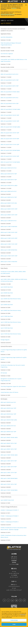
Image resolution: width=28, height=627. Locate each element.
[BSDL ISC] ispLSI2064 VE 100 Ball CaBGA (10, 109)
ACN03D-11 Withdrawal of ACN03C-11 (10, 510)
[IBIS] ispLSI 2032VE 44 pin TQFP (8, 408)
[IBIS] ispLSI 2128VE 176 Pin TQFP (9, 472)
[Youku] (20, 600)
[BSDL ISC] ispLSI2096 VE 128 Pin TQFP (10, 121)
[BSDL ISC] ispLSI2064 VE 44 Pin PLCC (9, 97)
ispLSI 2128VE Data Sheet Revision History (11, 322)
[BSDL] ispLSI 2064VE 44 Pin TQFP (9, 197)
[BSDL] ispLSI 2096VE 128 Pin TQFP (9, 214)
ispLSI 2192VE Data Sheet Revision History (11, 334)
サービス (14, 588)
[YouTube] (16, 600)
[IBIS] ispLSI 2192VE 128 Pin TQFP (9, 484)
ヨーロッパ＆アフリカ (14, 573)
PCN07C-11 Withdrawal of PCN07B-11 (10, 521)
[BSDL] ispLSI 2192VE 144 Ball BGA (9, 261)
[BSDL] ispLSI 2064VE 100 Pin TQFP (9, 209)
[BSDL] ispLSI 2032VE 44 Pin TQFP (9, 173)
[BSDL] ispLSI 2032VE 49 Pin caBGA (9, 185)
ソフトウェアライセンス (14, 586)
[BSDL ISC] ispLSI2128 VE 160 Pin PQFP (10, 138)
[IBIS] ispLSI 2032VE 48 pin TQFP (8, 414)
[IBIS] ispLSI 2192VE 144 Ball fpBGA (9, 490)
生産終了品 (3, 20)
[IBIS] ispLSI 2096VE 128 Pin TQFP (9, 449)
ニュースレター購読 (14, 564)
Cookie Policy (23, 614)
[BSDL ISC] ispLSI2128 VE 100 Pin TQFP (10, 132)
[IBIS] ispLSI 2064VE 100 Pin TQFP (9, 443)
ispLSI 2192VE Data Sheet (7, 328)
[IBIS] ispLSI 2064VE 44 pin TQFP (8, 431)
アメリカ (14, 571)
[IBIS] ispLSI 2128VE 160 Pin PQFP (9, 466)
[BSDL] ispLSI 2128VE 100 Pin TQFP (9, 232)
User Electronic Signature (7, 53)
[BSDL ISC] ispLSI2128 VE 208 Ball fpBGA (10, 150)
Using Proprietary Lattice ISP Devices (9, 392)
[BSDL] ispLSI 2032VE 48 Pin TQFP (9, 179)
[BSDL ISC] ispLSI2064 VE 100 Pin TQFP (10, 115)
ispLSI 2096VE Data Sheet (7, 304)
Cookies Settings (14, 620)
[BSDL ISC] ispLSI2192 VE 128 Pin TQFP (10, 156)
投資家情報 (14, 560)
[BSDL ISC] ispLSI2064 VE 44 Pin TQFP (9, 103)
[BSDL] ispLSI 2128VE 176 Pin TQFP (9, 244)
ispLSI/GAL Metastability (6, 37)
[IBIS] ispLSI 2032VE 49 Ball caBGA (9, 420)
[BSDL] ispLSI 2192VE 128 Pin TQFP (9, 255)
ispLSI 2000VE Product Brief (7, 500)
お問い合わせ (14, 556)
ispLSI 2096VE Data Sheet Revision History (11, 310)
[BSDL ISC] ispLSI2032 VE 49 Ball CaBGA (10, 91)
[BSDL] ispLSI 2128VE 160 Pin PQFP (9, 238)
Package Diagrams (5, 339)
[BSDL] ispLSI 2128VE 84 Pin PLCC (9, 220)
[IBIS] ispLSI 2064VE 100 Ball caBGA (9, 437)
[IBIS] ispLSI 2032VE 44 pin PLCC (8, 402)
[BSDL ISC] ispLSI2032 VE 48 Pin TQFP (9, 86)
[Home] (12, 2)
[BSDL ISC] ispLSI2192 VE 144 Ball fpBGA (10, 162)
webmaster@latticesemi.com (8, 14)
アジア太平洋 (14, 575)
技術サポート (14, 584)
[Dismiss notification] (26, 5)
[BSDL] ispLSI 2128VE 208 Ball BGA (9, 250)
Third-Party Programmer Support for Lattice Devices (13, 386)
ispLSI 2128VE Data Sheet (7, 316)
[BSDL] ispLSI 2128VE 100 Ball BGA (9, 226)
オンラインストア (14, 577)
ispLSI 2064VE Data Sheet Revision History (11, 298)
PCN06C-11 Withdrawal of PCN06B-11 (10, 516)
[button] (3, 2)
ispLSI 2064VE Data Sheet (7, 293)
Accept (14, 624)
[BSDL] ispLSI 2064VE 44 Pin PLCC (9, 191)
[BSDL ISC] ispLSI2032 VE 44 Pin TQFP (9, 80)
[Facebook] (8, 600)
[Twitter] (4, 600)
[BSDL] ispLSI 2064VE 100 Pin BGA (9, 203)
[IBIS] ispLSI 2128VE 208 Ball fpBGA (9, 478)
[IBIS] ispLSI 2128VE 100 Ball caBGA (9, 455)
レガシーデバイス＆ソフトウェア (14, 590)
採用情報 (14, 562)
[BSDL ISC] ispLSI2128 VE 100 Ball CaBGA (10, 127)
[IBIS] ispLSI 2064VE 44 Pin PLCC (8, 425)
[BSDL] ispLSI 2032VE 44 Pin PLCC (9, 168)
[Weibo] (24, 600)
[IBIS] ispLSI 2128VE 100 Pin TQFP (9, 460)
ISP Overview (4, 373)
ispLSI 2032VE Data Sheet (7, 287)
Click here (14, 8)
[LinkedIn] (12, 600)
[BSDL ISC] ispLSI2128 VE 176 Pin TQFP (10, 144)
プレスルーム (14, 558)
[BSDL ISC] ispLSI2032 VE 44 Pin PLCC (9, 74)
